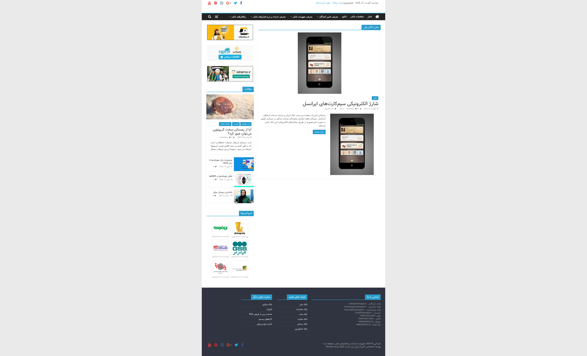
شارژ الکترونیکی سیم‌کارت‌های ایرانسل (340, 104)
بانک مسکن (302, 324)
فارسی (236, 124)
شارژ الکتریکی (329, 108)
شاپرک (269, 309)
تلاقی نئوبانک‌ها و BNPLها (220, 176)
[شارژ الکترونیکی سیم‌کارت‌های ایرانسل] (319, 34)
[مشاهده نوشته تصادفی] (216, 16)
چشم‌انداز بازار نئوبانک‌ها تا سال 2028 (220, 161)
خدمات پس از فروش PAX (260, 314)
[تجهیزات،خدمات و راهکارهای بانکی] (377, 16)
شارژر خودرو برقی (264, 324)
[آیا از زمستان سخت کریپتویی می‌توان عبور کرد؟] (230, 96)
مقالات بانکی (225, 124)
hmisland (350, 108)
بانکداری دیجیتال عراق (222, 192)
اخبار (370, 16)
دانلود (344, 16)
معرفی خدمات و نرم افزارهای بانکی (269, 17)
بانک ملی (303, 304)
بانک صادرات (301, 309)
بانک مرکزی (267, 304)
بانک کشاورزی (301, 329)
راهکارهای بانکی (238, 17)
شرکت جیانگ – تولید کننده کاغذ (330, 3)
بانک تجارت (302, 319)
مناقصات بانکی (357, 16)
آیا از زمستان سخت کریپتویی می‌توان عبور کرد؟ (232, 131)
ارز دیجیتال (246, 124)
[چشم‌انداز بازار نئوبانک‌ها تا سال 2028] (244, 159)
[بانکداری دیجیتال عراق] (244, 191)
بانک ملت (303, 314)
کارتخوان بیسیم (265, 319)
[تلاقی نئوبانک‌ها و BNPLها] (244, 175)
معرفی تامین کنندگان (328, 17)
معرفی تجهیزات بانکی (302, 17)
